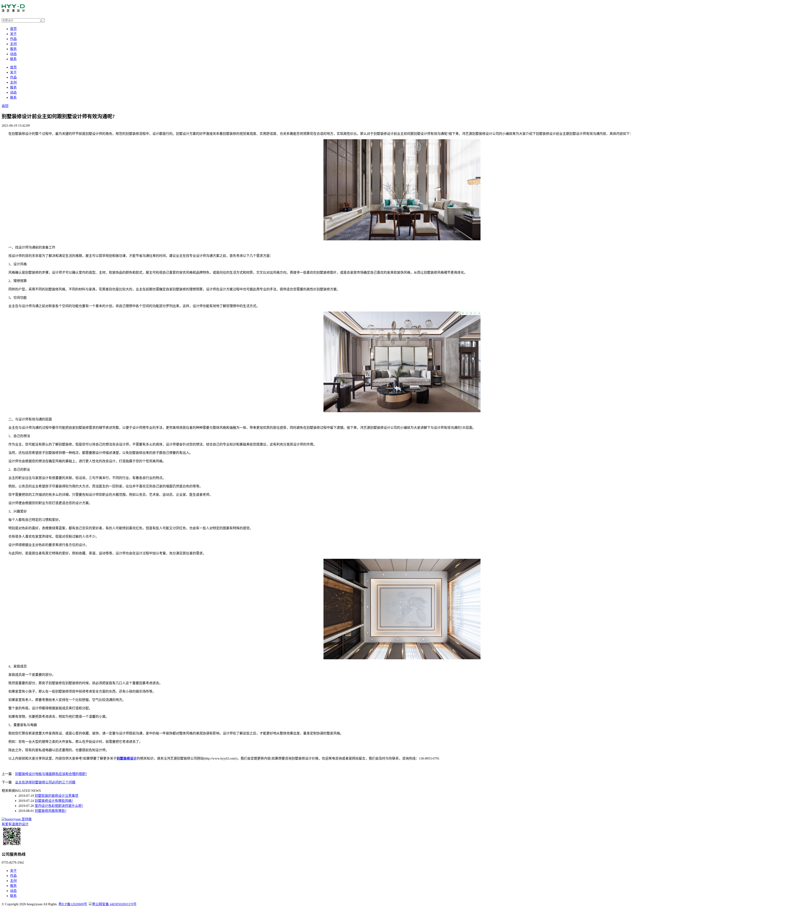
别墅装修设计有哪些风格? (54, 800)
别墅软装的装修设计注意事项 (56, 795)
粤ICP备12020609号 (72, 904)
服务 (13, 49)
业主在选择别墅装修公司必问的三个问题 (45, 782)
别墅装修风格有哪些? (50, 811)
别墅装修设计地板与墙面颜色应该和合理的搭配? (51, 774)
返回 (5, 106)
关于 (13, 34)
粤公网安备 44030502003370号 (114, 904)
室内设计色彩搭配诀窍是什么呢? (59, 806)
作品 (13, 39)
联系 (13, 59)
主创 (13, 44)
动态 (13, 54)
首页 (13, 29)
